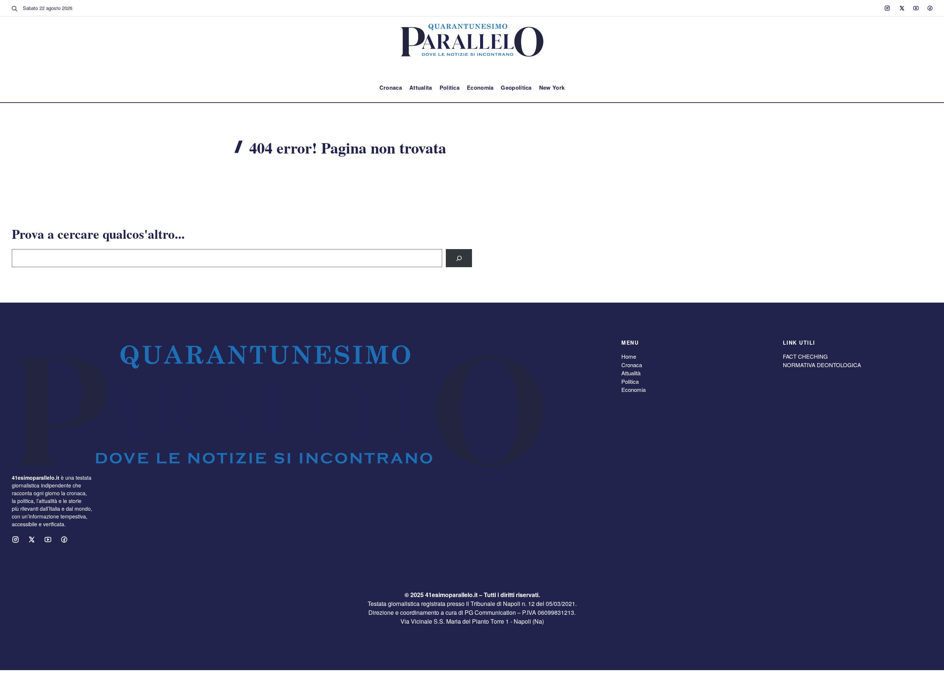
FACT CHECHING (805, 356)
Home (628, 356)
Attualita (420, 87)
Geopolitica (516, 87)
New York (552, 87)
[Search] (459, 258)
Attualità (631, 373)
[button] (15, 8)
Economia (480, 87)
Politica (449, 87)
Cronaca (390, 87)
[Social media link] (887, 8)
